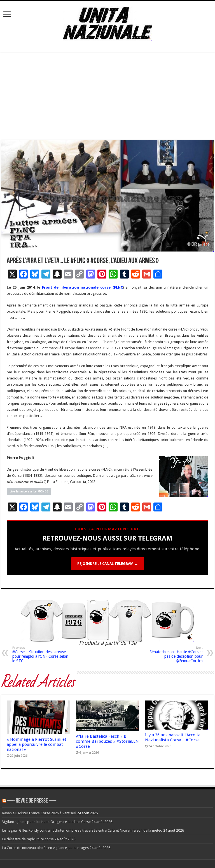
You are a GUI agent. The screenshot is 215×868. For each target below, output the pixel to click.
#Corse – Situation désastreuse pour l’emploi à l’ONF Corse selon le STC (40, 654)
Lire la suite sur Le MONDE (29, 491)
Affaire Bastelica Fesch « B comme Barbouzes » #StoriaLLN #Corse (107, 741)
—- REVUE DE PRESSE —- (32, 801)
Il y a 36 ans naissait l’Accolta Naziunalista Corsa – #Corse (172, 737)
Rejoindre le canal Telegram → (107, 564)
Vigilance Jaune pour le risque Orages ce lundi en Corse (46, 822)
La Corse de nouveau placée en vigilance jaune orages (45, 848)
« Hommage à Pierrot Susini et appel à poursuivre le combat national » (36, 744)
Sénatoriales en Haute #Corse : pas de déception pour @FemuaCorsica (176, 654)
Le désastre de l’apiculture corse (28, 839)
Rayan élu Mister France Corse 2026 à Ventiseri (39, 813)
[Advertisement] (107, 98)
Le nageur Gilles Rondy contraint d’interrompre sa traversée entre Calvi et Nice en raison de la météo (82, 830)
